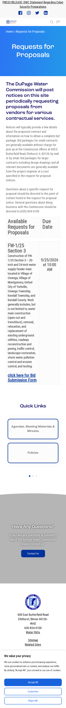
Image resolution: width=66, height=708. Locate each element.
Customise (33, 691)
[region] (33, 679)
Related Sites (33, 644)
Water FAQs (33, 632)
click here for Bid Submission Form (22, 377)
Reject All (33, 700)
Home (9, 31)
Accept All (33, 682)
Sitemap (33, 640)
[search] (52, 22)
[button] (29, 476)
